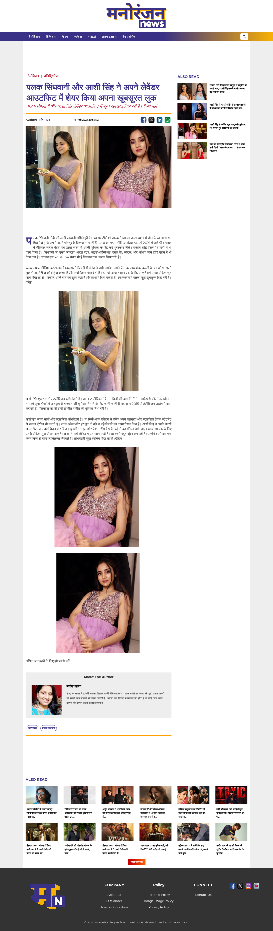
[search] (244, 36)
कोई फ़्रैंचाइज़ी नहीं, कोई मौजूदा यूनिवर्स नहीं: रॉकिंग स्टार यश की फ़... (230, 813)
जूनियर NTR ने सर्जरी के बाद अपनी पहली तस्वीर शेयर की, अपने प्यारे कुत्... (193, 849)
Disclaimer (114, 901)
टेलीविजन (34, 37)
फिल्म (65, 37)
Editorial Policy (159, 895)
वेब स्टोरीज (129, 37)
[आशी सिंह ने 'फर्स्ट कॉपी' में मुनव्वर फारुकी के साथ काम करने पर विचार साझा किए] (192, 111)
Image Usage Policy (158, 901)
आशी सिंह (32, 728)
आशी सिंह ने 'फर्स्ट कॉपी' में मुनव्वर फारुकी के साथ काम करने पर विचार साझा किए (228, 106)
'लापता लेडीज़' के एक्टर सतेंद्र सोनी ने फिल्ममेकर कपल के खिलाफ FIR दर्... (42, 813)
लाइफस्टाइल (109, 37)
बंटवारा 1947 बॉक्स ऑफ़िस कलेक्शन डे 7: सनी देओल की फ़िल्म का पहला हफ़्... (39, 849)
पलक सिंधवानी (48, 728)
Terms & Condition (114, 907)
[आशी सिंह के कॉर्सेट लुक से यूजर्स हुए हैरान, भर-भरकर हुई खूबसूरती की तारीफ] (192, 131)
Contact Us (203, 895)
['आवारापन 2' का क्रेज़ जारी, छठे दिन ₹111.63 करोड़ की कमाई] (155, 832)
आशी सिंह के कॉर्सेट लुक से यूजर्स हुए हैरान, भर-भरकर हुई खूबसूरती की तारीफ (228, 126)
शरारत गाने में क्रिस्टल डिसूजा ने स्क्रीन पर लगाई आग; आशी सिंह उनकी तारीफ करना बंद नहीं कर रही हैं (228, 88)
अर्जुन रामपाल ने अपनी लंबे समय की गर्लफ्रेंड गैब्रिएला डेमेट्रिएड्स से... (117, 813)
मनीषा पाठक (44, 120)
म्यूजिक (78, 37)
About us (114, 895)
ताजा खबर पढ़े (136, 861)
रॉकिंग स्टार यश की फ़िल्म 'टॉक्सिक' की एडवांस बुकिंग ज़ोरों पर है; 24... (78, 813)
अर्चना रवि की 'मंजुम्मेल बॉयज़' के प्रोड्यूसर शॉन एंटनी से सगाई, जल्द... (78, 849)
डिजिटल (51, 37)
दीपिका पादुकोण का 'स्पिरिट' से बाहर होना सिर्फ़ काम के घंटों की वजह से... (191, 813)
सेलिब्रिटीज (51, 76)
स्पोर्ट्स (92, 37)
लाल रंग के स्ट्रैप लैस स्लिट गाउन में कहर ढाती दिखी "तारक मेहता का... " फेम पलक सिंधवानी (227, 147)
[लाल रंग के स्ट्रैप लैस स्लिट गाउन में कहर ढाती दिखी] (192, 150)
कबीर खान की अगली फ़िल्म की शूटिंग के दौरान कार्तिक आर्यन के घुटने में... (230, 849)
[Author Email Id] (84, 686)
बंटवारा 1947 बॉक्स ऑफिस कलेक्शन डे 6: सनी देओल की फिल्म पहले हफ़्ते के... (115, 849)
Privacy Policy (158, 907)
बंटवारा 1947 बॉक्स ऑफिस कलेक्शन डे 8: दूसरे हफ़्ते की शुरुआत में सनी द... (152, 813)
